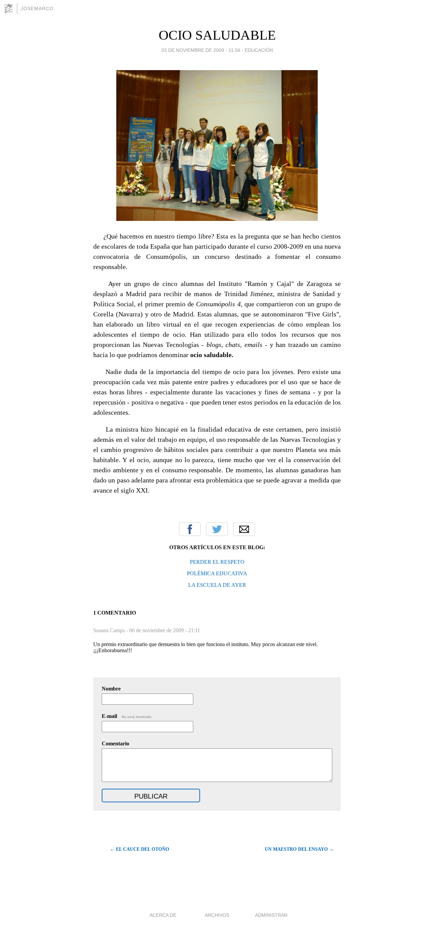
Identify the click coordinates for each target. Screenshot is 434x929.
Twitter (217, 529)
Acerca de (163, 915)
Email (244, 529)
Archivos (217, 915)
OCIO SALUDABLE (217, 35)
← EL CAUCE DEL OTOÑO (139, 849)
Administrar (271, 915)
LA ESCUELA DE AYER (217, 585)
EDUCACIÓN (259, 50)
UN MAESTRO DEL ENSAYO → (299, 849)
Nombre (111, 688)
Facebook (190, 529)
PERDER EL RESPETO (217, 562)
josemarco (37, 8)
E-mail (127, 716)
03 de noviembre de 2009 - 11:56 (200, 50)
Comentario (115, 743)
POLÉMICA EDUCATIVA (217, 573)
